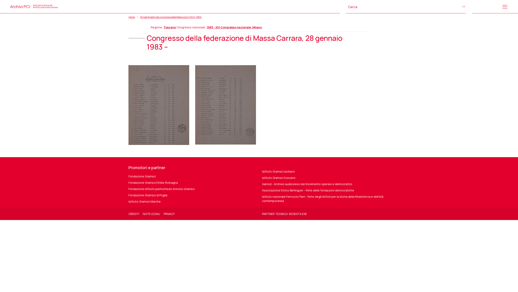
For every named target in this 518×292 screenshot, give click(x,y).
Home (131, 17)
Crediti (133, 214)
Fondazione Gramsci (142, 176)
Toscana (169, 27)
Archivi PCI (34, 6)
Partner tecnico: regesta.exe (284, 214)
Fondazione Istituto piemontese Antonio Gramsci (161, 189)
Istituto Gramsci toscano (278, 178)
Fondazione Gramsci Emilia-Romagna (153, 183)
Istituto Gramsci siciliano (278, 171)
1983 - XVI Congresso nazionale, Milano (234, 27)
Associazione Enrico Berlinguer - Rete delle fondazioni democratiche (308, 190)
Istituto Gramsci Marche (144, 201)
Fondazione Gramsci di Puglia (147, 195)
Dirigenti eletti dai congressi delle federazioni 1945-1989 (171, 17)
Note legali (151, 214)
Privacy (169, 214)
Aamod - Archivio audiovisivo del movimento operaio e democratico (307, 184)
